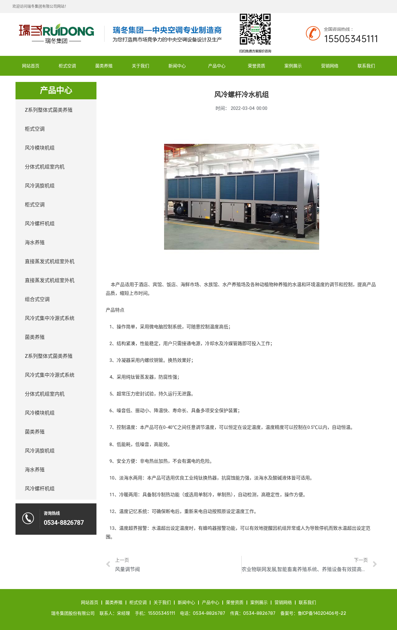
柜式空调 (67, 65)
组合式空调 (37, 299)
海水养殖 (35, 242)
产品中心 (216, 65)
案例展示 (293, 65)
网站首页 (30, 65)
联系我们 (366, 65)
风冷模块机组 (40, 148)
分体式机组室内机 (45, 167)
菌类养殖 (104, 65)
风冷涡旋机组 (40, 186)
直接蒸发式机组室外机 (49, 261)
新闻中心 (177, 65)
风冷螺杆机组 (40, 224)
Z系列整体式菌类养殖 (49, 110)
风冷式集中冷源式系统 (49, 318)
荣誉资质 (256, 65)
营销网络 (329, 65)
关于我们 (140, 65)
